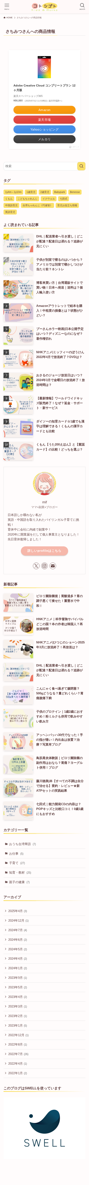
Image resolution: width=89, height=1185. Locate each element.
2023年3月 (17, 1006)
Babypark (59, 192)
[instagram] (44, 566)
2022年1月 (17, 1073)
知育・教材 (20, 872)
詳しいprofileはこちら (44, 550)
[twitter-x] (36, 566)
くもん (9, 198)
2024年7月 (17, 930)
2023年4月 (17, 997)
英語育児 (10, 212)
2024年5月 (17, 949)
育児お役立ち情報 (67, 205)
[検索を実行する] (81, 166)
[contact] (52, 566)
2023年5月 (17, 987)
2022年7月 (18, 1054)
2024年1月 (17, 968)
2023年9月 (17, 977)
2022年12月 (18, 1035)
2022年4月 (17, 1063)
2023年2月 (17, 1016)
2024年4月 (17, 958)
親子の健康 (19, 882)
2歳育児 (44, 192)
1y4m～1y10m (13, 192)
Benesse (75, 192)
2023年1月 (17, 1025)
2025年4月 (17, 911)
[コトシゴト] (44, 7)
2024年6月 (17, 939)
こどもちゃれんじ (27, 198)
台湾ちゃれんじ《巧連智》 (37, 205)
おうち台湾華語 (22, 844)
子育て (17, 863)
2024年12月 (18, 920)
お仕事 (16, 853)
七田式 (63, 198)
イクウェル (48, 198)
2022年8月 (17, 1044)
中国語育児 (11, 205)
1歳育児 (30, 192)
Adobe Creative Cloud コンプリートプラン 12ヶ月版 (44, 88)
